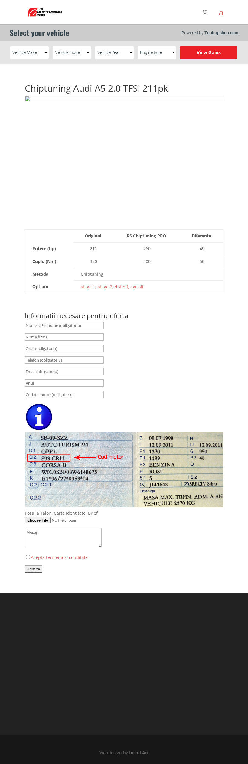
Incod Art (139, 753)
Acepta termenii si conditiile (59, 557)
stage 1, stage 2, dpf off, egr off (112, 287)
